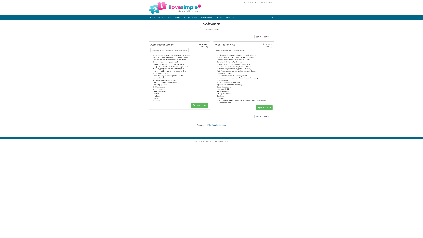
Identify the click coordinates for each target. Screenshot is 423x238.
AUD (259, 37)
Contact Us (229, 18)
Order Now (200, 105)
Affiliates (218, 18)
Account (268, 18)
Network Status (206, 18)
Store (160, 18)
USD (268, 37)
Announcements (174, 18)
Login (257, 2)
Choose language (268, 2)
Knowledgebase (190, 18)
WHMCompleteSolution (216, 125)
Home (152, 18)
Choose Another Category (211, 29)
